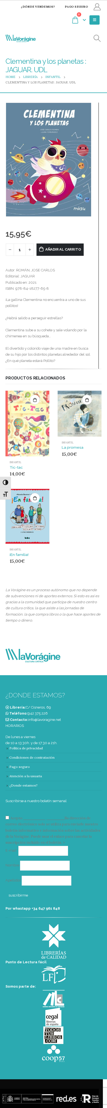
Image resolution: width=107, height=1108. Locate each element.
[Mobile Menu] (94, 20)
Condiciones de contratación (32, 757)
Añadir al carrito (63, 249)
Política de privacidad (26, 748)
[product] (27, 423)
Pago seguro (76, 6)
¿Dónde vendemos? (38, 6)
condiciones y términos (43, 818)
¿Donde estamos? (23, 785)
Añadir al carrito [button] (35, 400)
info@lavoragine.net (44, 720)
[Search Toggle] (97, 38)
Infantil (15, 462)
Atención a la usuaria (25, 776)
